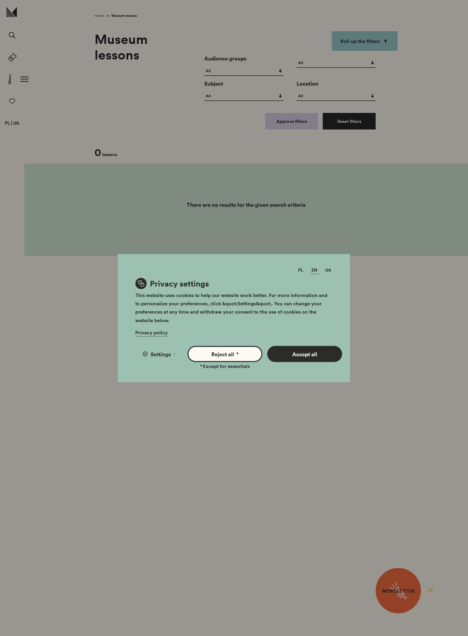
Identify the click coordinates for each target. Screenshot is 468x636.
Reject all (225, 354)
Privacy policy (151, 332)
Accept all (304, 354)
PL (7, 123)
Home (99, 16)
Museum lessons (124, 15)
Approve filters (291, 121)
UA (16, 123)
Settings (161, 354)
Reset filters (349, 121)
